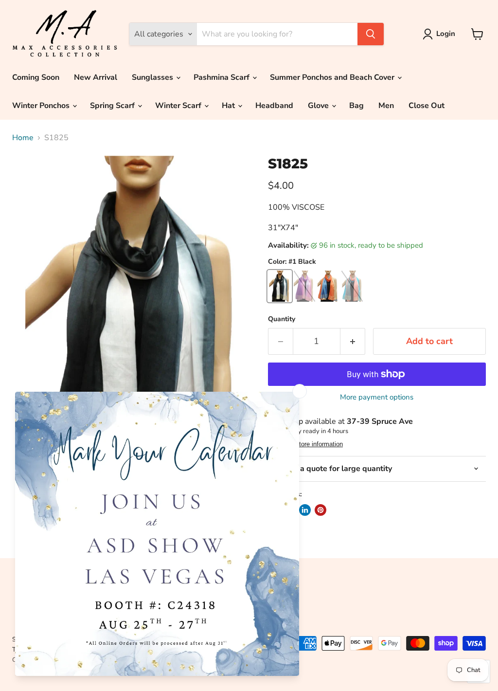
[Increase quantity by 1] (352, 341)
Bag (356, 105)
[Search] (370, 34)
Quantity (281, 319)
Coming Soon (35, 77)
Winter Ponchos (41, 105)
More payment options (376, 397)
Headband (274, 105)
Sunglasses (153, 77)
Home (23, 137)
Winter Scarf (179, 105)
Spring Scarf (113, 105)
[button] (441, 34)
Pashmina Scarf (222, 77)
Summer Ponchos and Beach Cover (333, 77)
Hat (229, 105)
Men (386, 105)
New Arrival (95, 77)
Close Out (427, 105)
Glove (319, 105)
